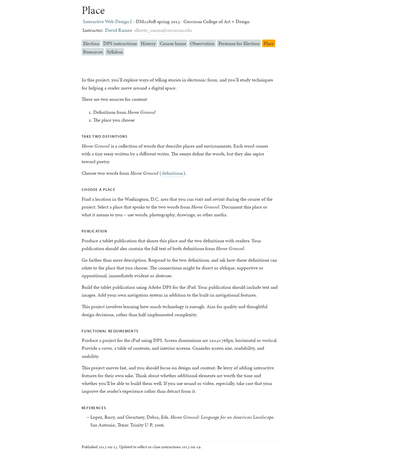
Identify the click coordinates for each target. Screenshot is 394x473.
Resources (93, 51)
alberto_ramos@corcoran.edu (163, 30)
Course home (173, 43)
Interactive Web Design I (107, 21)
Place (269, 43)
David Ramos (118, 30)
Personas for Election (239, 43)
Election (91, 43)
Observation (202, 43)
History (148, 43)
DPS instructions (120, 43)
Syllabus (115, 51)
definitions (172, 173)
